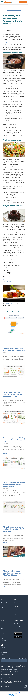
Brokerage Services (10, 677)
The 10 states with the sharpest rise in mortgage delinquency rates (13, 394)
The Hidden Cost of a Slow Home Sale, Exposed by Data (14, 349)
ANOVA (4, 279)
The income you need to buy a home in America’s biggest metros (14, 440)
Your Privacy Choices (12, 693)
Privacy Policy (11, 694)
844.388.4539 (5, 658)
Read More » (5, 362)
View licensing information (13, 673)
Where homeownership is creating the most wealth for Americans (14, 529)
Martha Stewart (6, 278)
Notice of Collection (12, 695)
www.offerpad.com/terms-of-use (11, 669)
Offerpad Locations (7, 660)
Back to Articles (17, 7)
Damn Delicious (7, 281)
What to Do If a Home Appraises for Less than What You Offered (12, 573)
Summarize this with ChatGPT (14, 10)
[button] (14, 660)
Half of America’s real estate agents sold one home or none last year (14, 484)
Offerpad (7, 42)
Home (9, 7)
